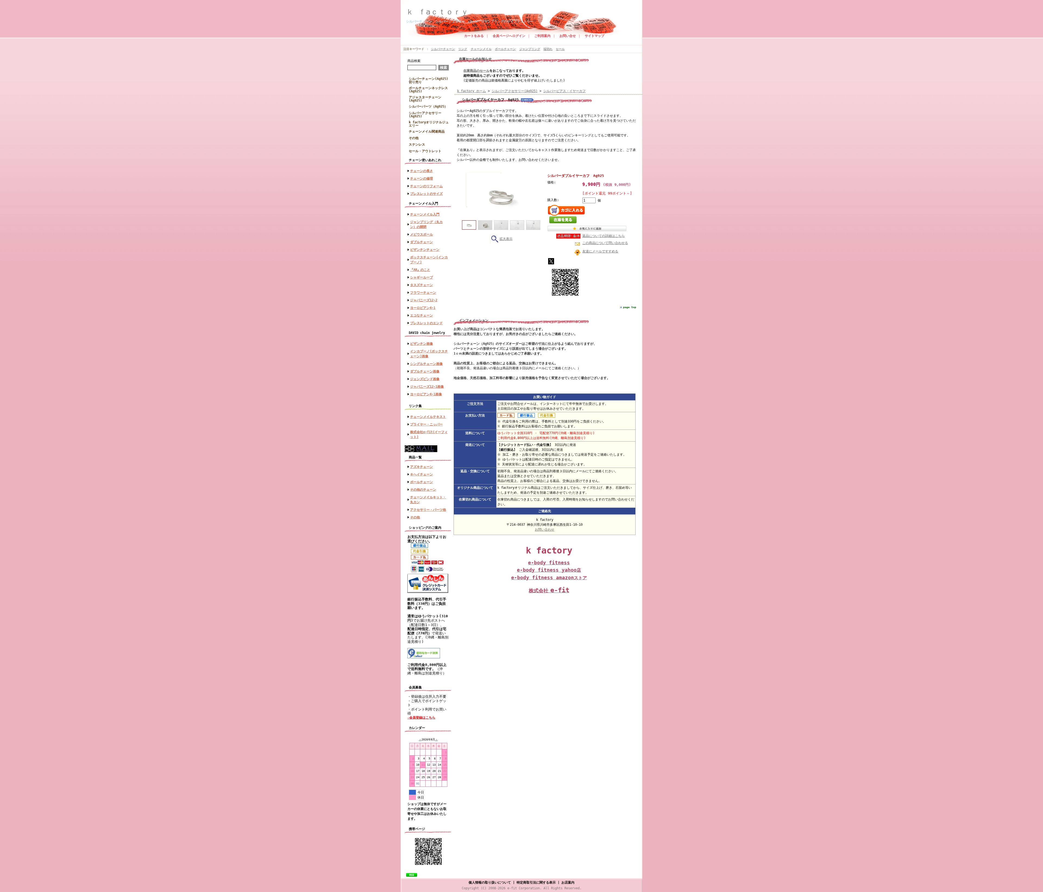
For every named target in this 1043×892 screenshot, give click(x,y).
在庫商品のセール (476, 71)
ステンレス (418, 144)
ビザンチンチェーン (424, 250)
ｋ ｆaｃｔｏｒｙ (441, 11)
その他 (414, 138)
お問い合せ (568, 36)
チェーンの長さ (421, 171)
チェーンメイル (481, 49)
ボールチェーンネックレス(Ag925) (428, 89)
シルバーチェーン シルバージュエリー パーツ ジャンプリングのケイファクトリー (469, 21)
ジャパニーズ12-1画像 (427, 387)
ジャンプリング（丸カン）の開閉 (426, 224)
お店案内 (567, 882)
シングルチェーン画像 (426, 364)
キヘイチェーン (421, 474)
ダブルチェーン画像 (424, 371)
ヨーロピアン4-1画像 (426, 394)
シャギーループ (421, 277)
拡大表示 (506, 239)
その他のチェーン (423, 490)
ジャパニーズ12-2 (423, 300)
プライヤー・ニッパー (426, 424)
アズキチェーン (421, 467)
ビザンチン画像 (421, 344)
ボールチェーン (505, 49)
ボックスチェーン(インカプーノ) (429, 259)
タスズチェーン (421, 285)
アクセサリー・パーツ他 (428, 510)
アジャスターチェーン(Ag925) (425, 98)
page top (629, 307)
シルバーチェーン (443, 49)
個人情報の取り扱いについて (490, 882)
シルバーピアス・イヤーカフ (564, 91)
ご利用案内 (542, 36)
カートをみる (474, 36)
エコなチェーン (421, 315)
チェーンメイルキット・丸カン (428, 499)
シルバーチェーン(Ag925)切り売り (428, 80)
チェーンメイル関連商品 (427, 131)
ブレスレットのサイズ (426, 194)
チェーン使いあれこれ (425, 160)
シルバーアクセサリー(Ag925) (425, 114)
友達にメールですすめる (600, 251)
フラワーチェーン (423, 293)
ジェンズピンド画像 (424, 379)
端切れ (548, 49)
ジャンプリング (529, 49)
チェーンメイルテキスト (428, 417)
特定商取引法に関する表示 (536, 882)
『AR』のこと (420, 270)
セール (560, 49)
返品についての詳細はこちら (603, 236)
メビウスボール (421, 234)
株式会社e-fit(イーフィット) (429, 434)
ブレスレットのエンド (426, 323)
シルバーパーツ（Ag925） (428, 106)
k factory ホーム (471, 91)
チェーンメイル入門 (423, 203)
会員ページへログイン (509, 36)
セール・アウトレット (425, 151)
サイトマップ (594, 36)
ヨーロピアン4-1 (422, 308)
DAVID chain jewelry (427, 332)
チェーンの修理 (421, 178)
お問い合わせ (544, 529)
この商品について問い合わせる (605, 243)
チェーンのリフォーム (426, 186)
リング (462, 49)
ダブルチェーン (421, 242)
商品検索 (413, 61)
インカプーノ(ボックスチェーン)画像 (429, 353)
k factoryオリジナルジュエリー (429, 123)
